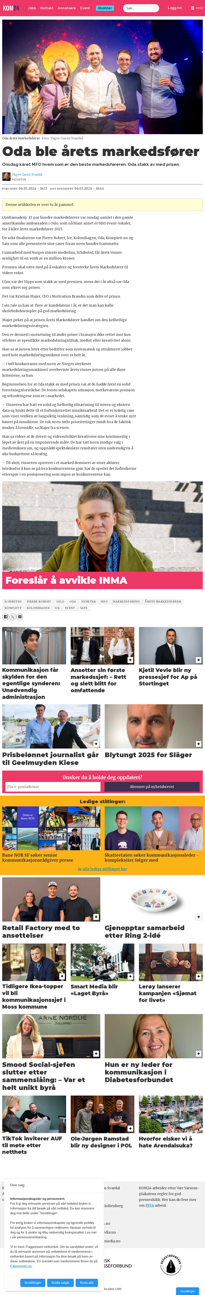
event (70, 608)
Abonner (105, 8)
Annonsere (67, 8)
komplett (13, 608)
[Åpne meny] (197, 8)
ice (57, 608)
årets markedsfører (163, 601)
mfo (104, 601)
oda (72, 601)
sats (83, 608)
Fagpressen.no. (21, 1266)
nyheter (88, 601)
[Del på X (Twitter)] (12, 617)
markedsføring (126, 601)
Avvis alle (87, 1282)
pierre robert (39, 601)
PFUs (150, 1205)
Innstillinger (187, 1291)
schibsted (13, 601)
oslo (60, 601)
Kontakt (47, 8)
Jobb (32, 8)
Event (85, 8)
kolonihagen (38, 608)
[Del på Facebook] (5, 617)
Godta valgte (60, 1282)
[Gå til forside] (11, 8)
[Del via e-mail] (19, 617)
